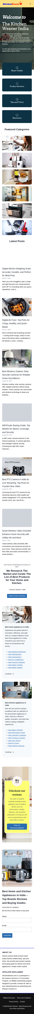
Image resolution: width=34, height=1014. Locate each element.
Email (4, 925)
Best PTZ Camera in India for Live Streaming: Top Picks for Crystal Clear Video (15, 482)
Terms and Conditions (24, 998)
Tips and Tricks (17, 102)
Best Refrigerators (14, 654)
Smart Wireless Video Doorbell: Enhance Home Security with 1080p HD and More (16, 534)
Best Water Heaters (15, 668)
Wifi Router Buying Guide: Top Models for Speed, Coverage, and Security (16, 428)
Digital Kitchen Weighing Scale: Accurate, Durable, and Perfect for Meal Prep (16, 272)
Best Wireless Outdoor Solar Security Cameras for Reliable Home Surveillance (16, 374)
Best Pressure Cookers (16, 738)
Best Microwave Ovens (16, 733)
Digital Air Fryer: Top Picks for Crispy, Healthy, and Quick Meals (16, 323)
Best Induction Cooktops (17, 735)
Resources (17, 118)
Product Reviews (17, 86)
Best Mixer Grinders (15, 730)
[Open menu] (30, 3)
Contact (22, 1001)
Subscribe (7, 935)
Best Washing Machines (17, 652)
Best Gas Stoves (14, 741)
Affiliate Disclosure (9, 998)
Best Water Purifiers (15, 665)
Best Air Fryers (13, 743)
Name (4, 916)
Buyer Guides (17, 70)
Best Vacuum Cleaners (16, 662)
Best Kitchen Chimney (16, 746)
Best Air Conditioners (16, 660)
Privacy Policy (13, 1001)
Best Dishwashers (14, 657)
